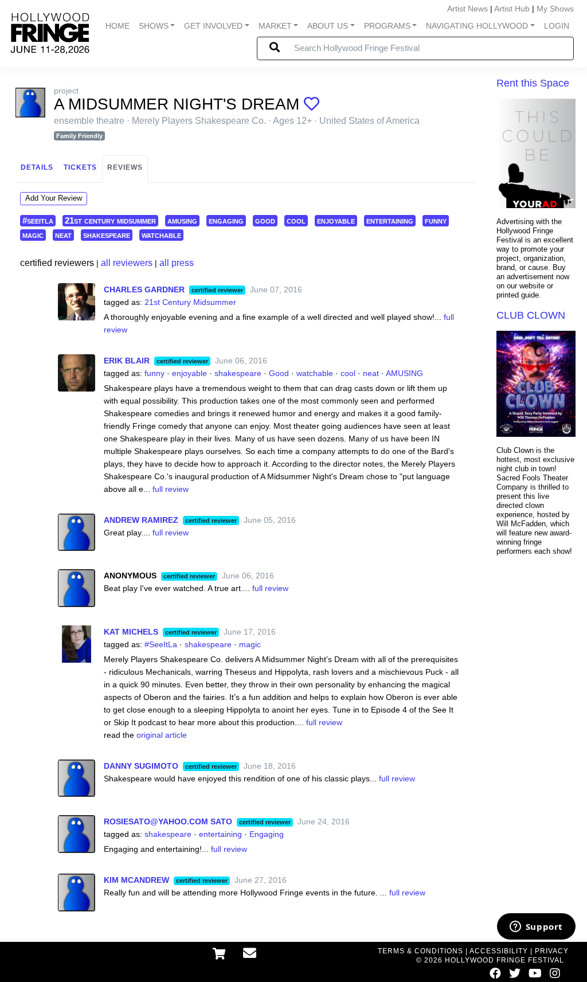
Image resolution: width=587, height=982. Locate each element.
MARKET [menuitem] (275, 25)
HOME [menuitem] (117, 25)
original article (161, 735)
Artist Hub (512, 8)
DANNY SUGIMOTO (141, 765)
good (265, 220)
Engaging (266, 834)
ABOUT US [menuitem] (327, 25)
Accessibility (498, 951)
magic (33, 235)
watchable (161, 235)
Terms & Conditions (420, 951)
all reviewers (126, 263)
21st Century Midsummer (190, 302)
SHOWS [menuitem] (154, 25)
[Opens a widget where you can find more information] (536, 927)
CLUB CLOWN (530, 315)
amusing (182, 220)
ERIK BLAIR (127, 360)
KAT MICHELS (131, 631)
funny (436, 220)
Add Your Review (53, 198)
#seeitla (37, 220)
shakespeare (106, 235)
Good (279, 373)
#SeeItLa (160, 644)
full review (170, 489)
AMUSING (404, 373)
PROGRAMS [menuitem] (387, 25)
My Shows (555, 8)
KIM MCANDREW (136, 880)
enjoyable (336, 220)
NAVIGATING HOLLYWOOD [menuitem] (477, 25)
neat (63, 235)
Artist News (467, 8)
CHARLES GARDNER (144, 289)
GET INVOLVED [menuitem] (213, 25)
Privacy (552, 951)
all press (176, 263)
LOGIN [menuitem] (556, 25)
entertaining (389, 220)
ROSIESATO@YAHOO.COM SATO (168, 821)
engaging (226, 220)
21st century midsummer (110, 220)
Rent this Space (532, 83)
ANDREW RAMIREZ (141, 520)
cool (296, 220)
